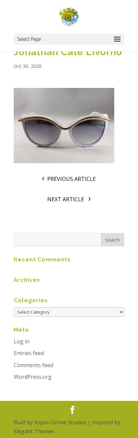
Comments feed (33, 365)
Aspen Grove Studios (60, 422)
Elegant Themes (34, 431)
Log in (21, 341)
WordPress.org (33, 376)
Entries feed (29, 353)
